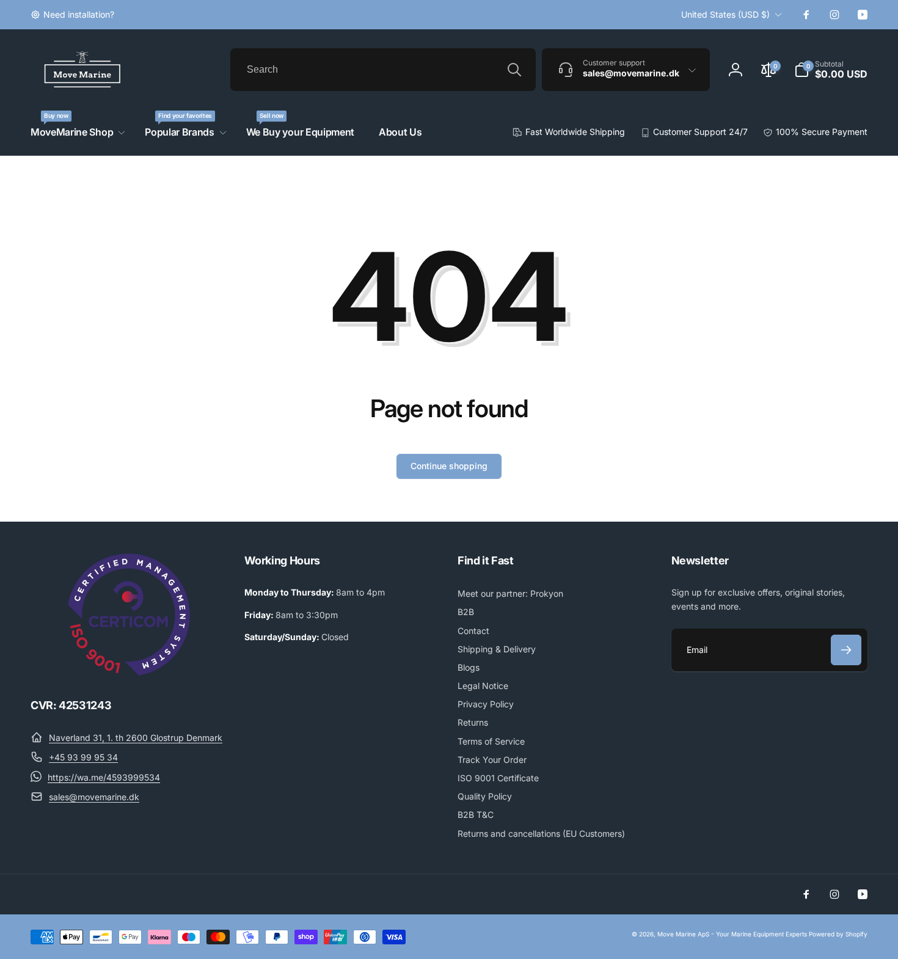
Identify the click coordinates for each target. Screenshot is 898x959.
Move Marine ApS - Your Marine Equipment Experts (732, 934)
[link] (72, 14)
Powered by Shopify (838, 934)
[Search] (514, 69)
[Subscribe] (846, 650)
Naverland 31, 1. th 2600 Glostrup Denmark (135, 737)
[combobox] (383, 69)
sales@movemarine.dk (94, 797)
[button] (830, 69)
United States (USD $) (725, 14)
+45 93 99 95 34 (83, 757)
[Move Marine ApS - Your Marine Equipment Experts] (129, 672)
